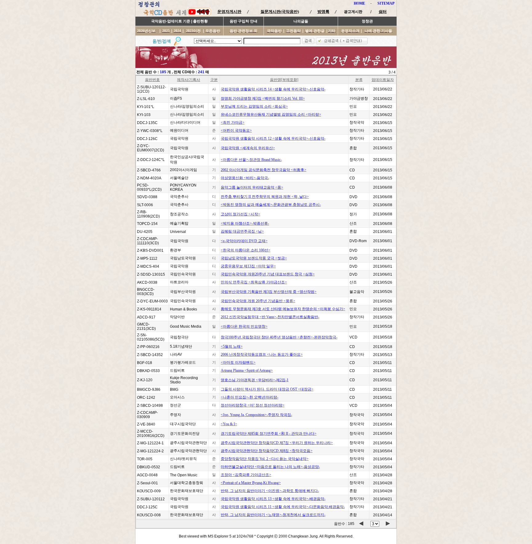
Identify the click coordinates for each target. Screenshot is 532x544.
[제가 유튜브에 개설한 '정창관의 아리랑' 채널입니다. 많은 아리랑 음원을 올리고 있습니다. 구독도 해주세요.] (199, 15)
